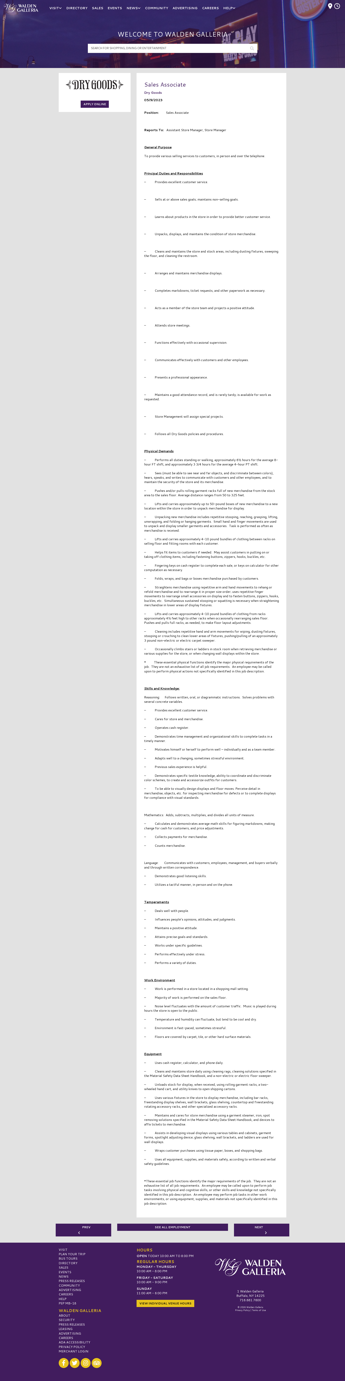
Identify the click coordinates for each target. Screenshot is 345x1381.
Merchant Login (73, 1351)
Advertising (70, 1289)
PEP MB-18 (67, 1303)
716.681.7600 (250, 1300)
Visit (63, 1249)
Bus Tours (68, 1258)
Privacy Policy (72, 1346)
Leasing (65, 1328)
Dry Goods (153, 92)
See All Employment (172, 1227)
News (63, 1276)
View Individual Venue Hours (165, 1303)
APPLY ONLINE (94, 104)
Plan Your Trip (72, 1254)
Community (69, 1285)
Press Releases (72, 1280)
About (64, 1315)
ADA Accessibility (74, 1342)
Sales (63, 1267)
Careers (66, 1294)
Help (62, 1298)
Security (67, 1319)
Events (65, 1272)
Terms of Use (259, 1310)
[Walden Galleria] (250, 1267)
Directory (68, 1263)
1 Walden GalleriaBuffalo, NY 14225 (250, 1293)
